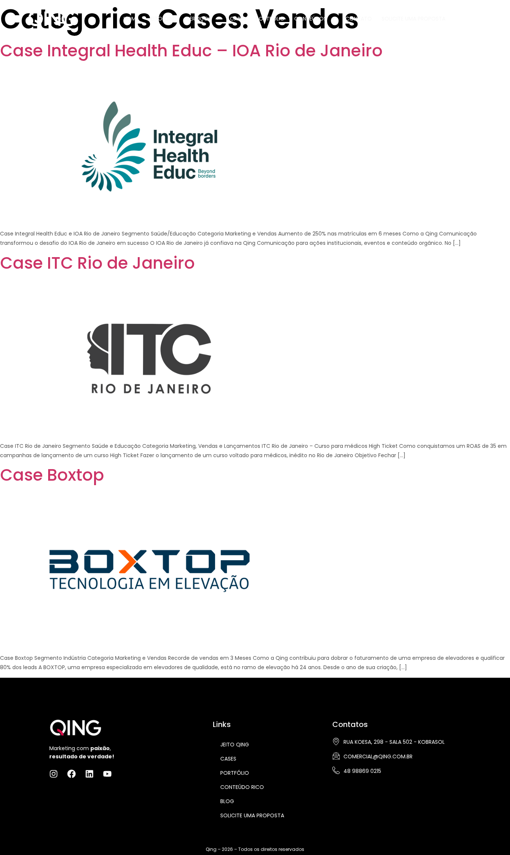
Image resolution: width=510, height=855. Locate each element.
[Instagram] (461, 18)
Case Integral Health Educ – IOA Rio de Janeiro (191, 50)
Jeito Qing (162, 18)
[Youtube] (498, 18)
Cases (238, 18)
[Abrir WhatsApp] (491, 836)
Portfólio (270, 18)
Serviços (199, 18)
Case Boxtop (52, 475)
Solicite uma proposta (252, 815)
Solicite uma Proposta (413, 18)
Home (131, 18)
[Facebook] (473, 18)
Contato (358, 18)
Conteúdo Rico (242, 787)
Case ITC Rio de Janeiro (97, 263)
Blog (227, 801)
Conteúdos (310, 18)
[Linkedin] (485, 18)
